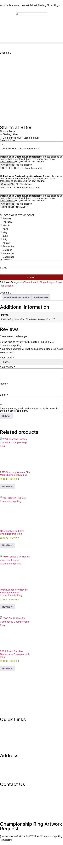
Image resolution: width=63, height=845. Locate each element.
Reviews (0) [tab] (41, 297)
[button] (31, 43)
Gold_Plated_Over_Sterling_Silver (21, 137)
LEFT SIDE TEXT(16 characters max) (20, 187)
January (7, 218)
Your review (7, 367)
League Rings (54, 282)
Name (4, 383)
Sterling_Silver (10, 134)
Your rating (7, 357)
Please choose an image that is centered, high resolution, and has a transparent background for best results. (31, 158)
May (5, 232)
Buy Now (7, 486)
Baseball (9, 285)
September (9, 246)
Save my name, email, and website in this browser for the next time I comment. (29, 409)
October (7, 249)
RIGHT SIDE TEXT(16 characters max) (21, 168)
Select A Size (7, 140)
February (7, 221)
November (8, 253)
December (8, 256)
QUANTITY (6, 259)
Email (4, 395)
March (6, 225)
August (6, 242)
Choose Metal (7, 131)
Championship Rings (34, 282)
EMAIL (3, 267)
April (5, 228)
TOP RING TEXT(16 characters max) (20, 148)
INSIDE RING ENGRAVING (14, 207)
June (5, 235)
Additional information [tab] (17, 297)
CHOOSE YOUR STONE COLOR (17, 215)
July (5, 239)
